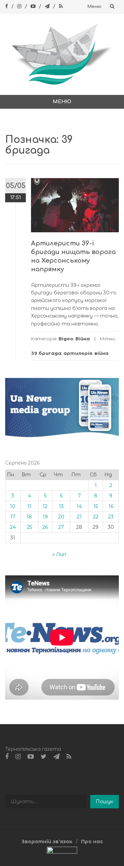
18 (29, 517)
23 (111, 517)
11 (29, 506)
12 (45, 506)
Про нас (92, 841)
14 (79, 506)
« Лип (59, 554)
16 (110, 506)
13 (61, 506)
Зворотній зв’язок (46, 841)
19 (45, 517)
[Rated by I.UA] (62, 852)
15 (95, 506)
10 (13, 506)
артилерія (77, 353)
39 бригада (46, 353)
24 (13, 527)
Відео (66, 338)
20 (61, 517)
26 (45, 527)
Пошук (104, 801)
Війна (82, 338)
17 (13, 517)
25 (29, 527)
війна (101, 353)
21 (79, 517)
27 (61, 527)
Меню (94, 6)
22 (96, 517)
